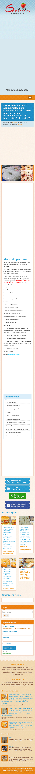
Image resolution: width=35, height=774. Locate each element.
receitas (14, 122)
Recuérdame (7, 643)
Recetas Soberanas (6, 715)
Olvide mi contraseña (7, 651)
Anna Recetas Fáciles (21, 698)
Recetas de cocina (8, 576)
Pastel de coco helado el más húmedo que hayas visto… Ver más (25, 549)
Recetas (19, 124)
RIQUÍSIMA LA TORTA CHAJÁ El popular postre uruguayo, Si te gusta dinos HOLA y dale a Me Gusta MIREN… (26, 575)
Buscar (6, 615)
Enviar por (19, 496)
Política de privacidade (25, 771)
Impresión (17, 489)
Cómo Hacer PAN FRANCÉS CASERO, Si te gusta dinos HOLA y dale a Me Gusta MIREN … (21, 741)
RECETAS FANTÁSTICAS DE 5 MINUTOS (25, 541)
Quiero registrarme (7, 653)
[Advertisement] (17, 34)
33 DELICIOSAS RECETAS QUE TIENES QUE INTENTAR (8, 532)
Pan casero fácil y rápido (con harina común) (9, 543)
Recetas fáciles (7, 578)
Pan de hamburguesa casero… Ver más (8, 552)
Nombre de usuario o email (10, 631)
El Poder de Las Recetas (17, 13)
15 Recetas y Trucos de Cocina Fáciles (19, 694)
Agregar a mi (18, 481)
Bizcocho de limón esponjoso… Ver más (8, 587)
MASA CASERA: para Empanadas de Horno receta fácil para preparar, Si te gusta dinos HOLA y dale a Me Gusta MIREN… (21, 759)
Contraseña (6, 637)
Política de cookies (14, 771)
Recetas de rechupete (14, 712)
